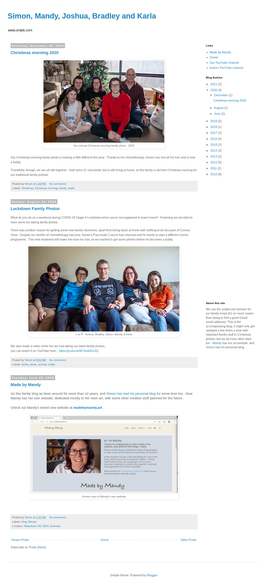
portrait (42, 364)
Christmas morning (46, 188)
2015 (214, 144)
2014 (214, 150)
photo (33, 364)
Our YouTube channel (224, 62)
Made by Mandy (26, 384)
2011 (214, 168)
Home (105, 540)
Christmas (28, 188)
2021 (214, 84)
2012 (214, 162)
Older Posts (188, 540)
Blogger (152, 575)
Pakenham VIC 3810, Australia (42, 526)
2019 (214, 121)
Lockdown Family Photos (35, 208)
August (219, 107)
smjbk (71, 188)
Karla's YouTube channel (226, 67)
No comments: (58, 183)
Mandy (32, 521)
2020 (214, 90)
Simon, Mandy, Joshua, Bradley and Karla (82, 16)
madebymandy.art (87, 408)
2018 (214, 127)
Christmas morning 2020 (35, 52)
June (217, 113)
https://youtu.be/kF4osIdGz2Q (78, 350)
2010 (214, 174)
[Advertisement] (230, 239)
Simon (214, 57)
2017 (214, 132)
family (62, 188)
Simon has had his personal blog (131, 394)
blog (24, 521)
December (221, 95)
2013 (214, 156)
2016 (214, 138)
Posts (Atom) (37, 547)
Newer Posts (20, 540)
